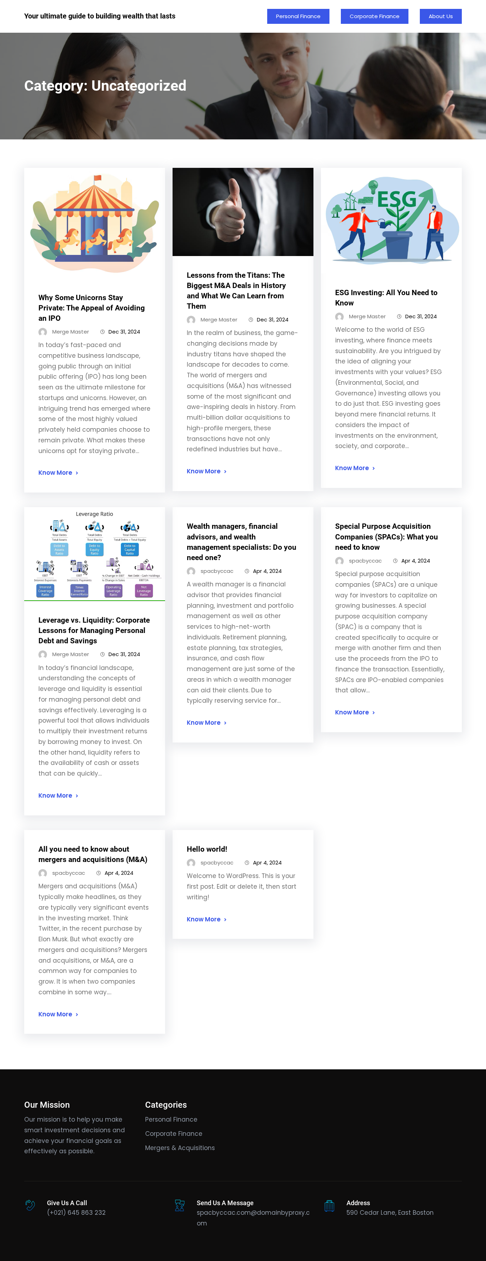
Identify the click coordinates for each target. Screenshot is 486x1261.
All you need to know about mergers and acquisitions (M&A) (92, 854)
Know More (55, 472)
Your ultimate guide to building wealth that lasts (99, 16)
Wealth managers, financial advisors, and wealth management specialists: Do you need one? (241, 542)
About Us (441, 16)
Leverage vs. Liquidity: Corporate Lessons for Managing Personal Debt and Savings (94, 630)
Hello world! (207, 849)
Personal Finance (298, 16)
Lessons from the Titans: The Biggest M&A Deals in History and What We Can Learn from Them (236, 290)
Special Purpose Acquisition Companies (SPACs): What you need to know (386, 536)
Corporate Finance (375, 16)
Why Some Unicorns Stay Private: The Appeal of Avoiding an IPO (91, 308)
